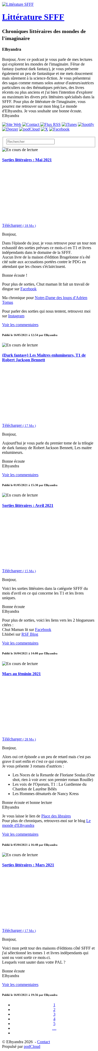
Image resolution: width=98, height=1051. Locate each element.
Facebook (28, 289)
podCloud (32, 1046)
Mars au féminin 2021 (21, 674)
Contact (43, 1042)
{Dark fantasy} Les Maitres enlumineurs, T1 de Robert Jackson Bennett (44, 357)
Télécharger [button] (19, 225)
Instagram (16, 316)
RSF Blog (29, 634)
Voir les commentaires (20, 325)
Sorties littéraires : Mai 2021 (27, 160)
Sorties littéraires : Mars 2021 (28, 865)
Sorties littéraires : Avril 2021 (27, 505)
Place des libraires (56, 816)
